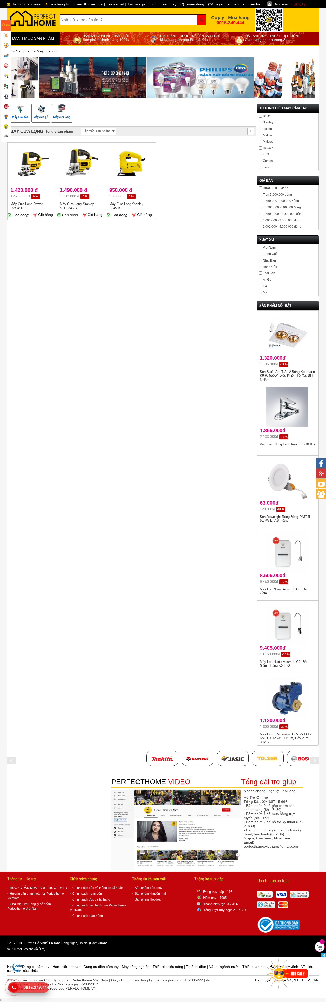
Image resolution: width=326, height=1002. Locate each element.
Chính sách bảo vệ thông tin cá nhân (97, 888)
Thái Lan (269, 273)
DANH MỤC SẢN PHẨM (34, 38)
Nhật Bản (269, 260)
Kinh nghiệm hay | (164, 4)
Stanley (268, 122)
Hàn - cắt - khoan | (68, 967)
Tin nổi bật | (116, 4)
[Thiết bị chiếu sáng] (6, 36)
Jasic (266, 167)
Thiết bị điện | (197, 967)
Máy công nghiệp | (137, 967)
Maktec (268, 141)
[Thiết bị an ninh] (6, 127)
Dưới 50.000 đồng (275, 188)
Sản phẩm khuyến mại (150, 893)
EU (265, 286)
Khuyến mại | (94, 4)
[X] (323, 955)
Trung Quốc (271, 254)
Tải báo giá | (138, 4)
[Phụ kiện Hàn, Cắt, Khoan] (6, 97)
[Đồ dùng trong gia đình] (6, 107)
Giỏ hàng (45, 215)
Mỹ (265, 292)
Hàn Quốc (270, 267)
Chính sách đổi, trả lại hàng (91, 899)
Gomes (268, 161)
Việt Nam (269, 247)
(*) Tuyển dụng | (193, 4)
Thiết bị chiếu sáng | (169, 967)
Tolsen (267, 129)
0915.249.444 (230, 22)
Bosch (267, 116)
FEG (266, 154)
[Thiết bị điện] (6, 46)
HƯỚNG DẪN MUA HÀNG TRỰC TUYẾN (38, 888)
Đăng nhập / (290, 4)
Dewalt (268, 148)
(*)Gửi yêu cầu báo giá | (227, 4)
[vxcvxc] (162, 758)
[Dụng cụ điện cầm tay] (6, 76)
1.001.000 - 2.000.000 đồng (282, 220)
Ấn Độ (267, 279)
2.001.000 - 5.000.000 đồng (282, 226)
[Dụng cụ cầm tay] (6, 66)
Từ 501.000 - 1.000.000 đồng (283, 214)
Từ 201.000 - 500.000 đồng (282, 207)
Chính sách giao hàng (87, 916)
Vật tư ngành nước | (225, 967)
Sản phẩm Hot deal (148, 899)
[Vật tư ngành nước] (6, 56)
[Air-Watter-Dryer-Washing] (6, 137)
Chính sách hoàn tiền (87, 893)
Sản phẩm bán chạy (148, 888)
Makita (267, 135)
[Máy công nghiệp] (6, 86)
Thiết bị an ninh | (256, 967)
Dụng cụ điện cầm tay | (103, 967)
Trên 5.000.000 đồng (277, 194)
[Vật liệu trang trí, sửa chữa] (6, 117)
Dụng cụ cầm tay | (37, 967)
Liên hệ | (255, 4)
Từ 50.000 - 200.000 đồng (281, 201)
